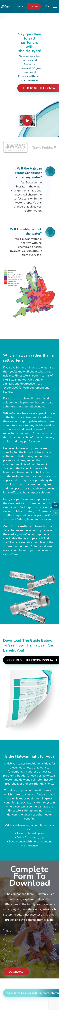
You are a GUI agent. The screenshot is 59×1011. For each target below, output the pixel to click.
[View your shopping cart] (47, 6)
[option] (15, 149)
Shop (20, 6)
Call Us (34, 6)
